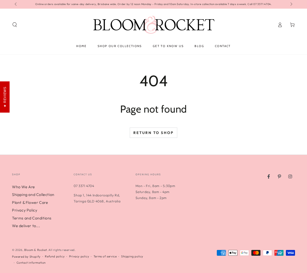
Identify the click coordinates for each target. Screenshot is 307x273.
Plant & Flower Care (30, 202)
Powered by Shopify (26, 256)
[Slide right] (291, 4)
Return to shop (153, 132)
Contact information (31, 262)
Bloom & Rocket (35, 250)
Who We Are (23, 186)
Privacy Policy (24, 210)
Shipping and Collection (33, 194)
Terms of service (105, 256)
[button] (14, 24)
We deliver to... (26, 225)
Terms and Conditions (32, 218)
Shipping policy (132, 256)
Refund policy (55, 256)
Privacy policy (79, 256)
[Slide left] (16, 4)
